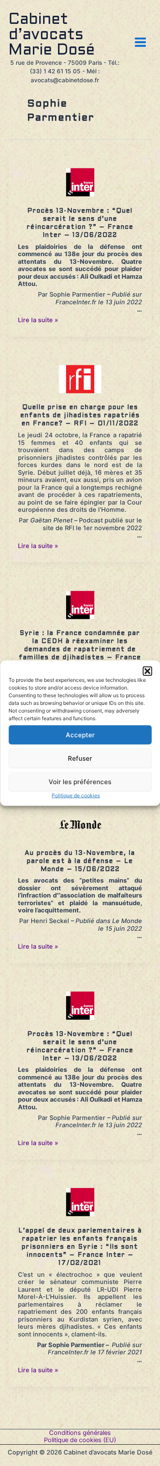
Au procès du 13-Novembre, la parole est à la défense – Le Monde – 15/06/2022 (80, 861)
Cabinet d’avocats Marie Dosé (52, 35)
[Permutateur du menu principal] (140, 42)
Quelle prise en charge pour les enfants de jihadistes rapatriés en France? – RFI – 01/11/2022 (80, 415)
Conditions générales (80, 1433)
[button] (147, 671)
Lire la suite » (38, 320)
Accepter (80, 734)
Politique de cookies (76, 795)
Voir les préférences (80, 781)
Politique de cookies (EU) (80, 1440)
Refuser (80, 758)
